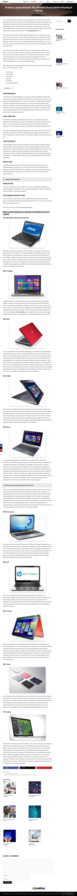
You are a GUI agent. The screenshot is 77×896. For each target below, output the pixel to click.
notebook (9, 124)
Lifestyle (25, 1)
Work (47, 1)
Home (3, 4)
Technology (55, 1)
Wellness (33, 1)
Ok (63, 893)
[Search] (69, 21)
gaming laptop (23, 167)
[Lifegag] (5, 1)
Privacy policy (70, 893)
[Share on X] (1, 448)
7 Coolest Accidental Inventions (11, 773)
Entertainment (69, 1)
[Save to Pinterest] (1, 450)
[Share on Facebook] (1, 445)
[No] (75, 893)
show (11, 88)
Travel (62, 1)
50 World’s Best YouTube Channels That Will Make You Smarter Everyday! (20, 774)
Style (41, 1)
